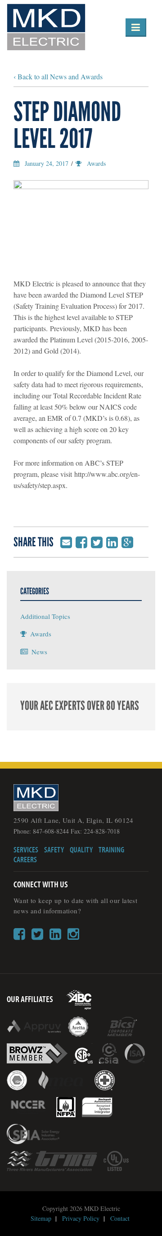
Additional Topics (45, 616)
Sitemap (41, 1218)
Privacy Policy (80, 1218)
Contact (120, 1218)
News (39, 651)
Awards (96, 163)
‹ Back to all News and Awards (58, 76)
